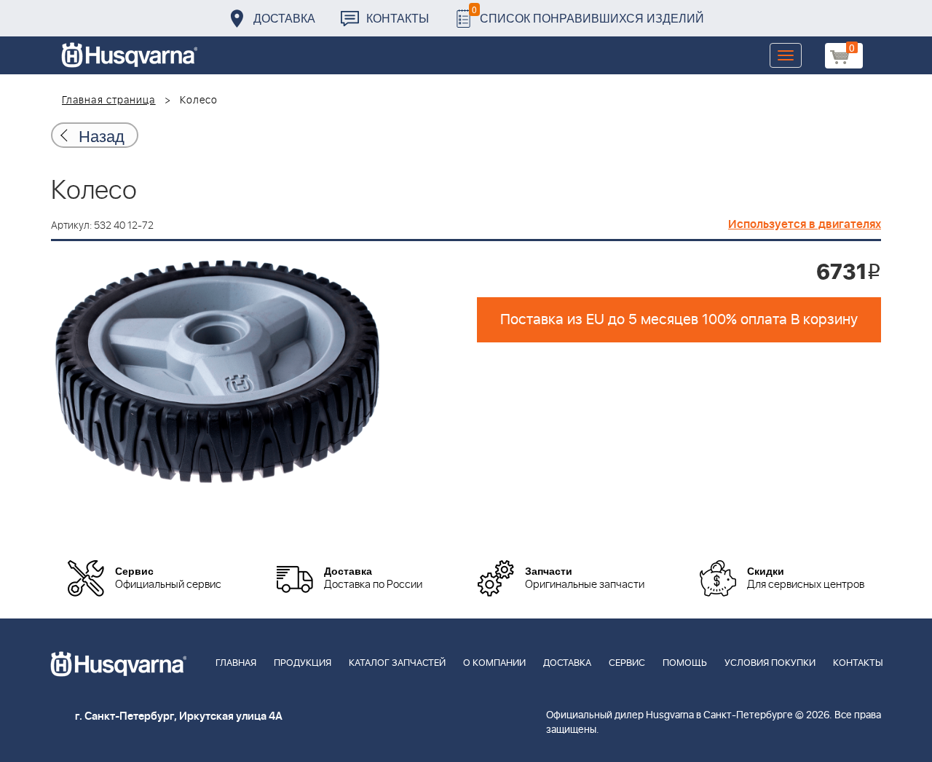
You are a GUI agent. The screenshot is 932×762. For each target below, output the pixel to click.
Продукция (302, 663)
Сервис (627, 663)
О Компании (494, 663)
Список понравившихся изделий (588, 14)
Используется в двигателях (804, 224)
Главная (236, 663)
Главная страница (109, 100)
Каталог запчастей (397, 663)
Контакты (397, 17)
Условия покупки (770, 663)
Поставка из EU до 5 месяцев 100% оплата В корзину (679, 320)
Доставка (284, 17)
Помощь (685, 663)
